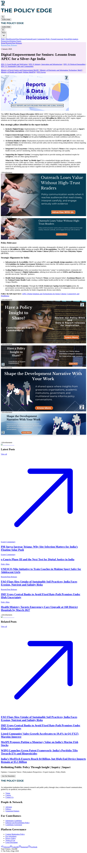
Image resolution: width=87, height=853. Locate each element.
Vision (7, 793)
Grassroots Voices (62, 39)
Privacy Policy (10, 838)
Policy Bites (5, 39)
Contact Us (9, 797)
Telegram (6, 847)
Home (3, 43)
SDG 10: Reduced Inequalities (74, 64)
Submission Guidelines (13, 821)
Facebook (33, 847)
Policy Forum (51, 39)
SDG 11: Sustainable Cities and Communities (17, 66)
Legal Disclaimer (11, 842)
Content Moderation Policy (15, 834)
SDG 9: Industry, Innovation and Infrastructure (45, 64)
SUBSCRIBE (6, 20)
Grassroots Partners (12, 811)
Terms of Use (10, 840)
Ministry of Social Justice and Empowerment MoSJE (20, 70)
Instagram (24, 847)
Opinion (28, 39)
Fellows (8, 809)
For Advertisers (10, 836)
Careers (8, 795)
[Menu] (3, 30)
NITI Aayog (41, 72)
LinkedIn (15, 847)
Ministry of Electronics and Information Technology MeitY (61, 70)
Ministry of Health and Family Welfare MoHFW (18, 72)
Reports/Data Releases (18, 39)
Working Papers (15, 41)
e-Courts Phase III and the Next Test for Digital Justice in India (37, 559)
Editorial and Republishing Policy (17, 823)
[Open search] (3, 16)
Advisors (8, 807)
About (4, 33)
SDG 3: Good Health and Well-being (14, 64)
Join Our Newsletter (8, 776)
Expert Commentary (38, 39)
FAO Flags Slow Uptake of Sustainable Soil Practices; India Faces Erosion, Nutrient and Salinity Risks (39, 583)
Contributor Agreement (13, 825)
